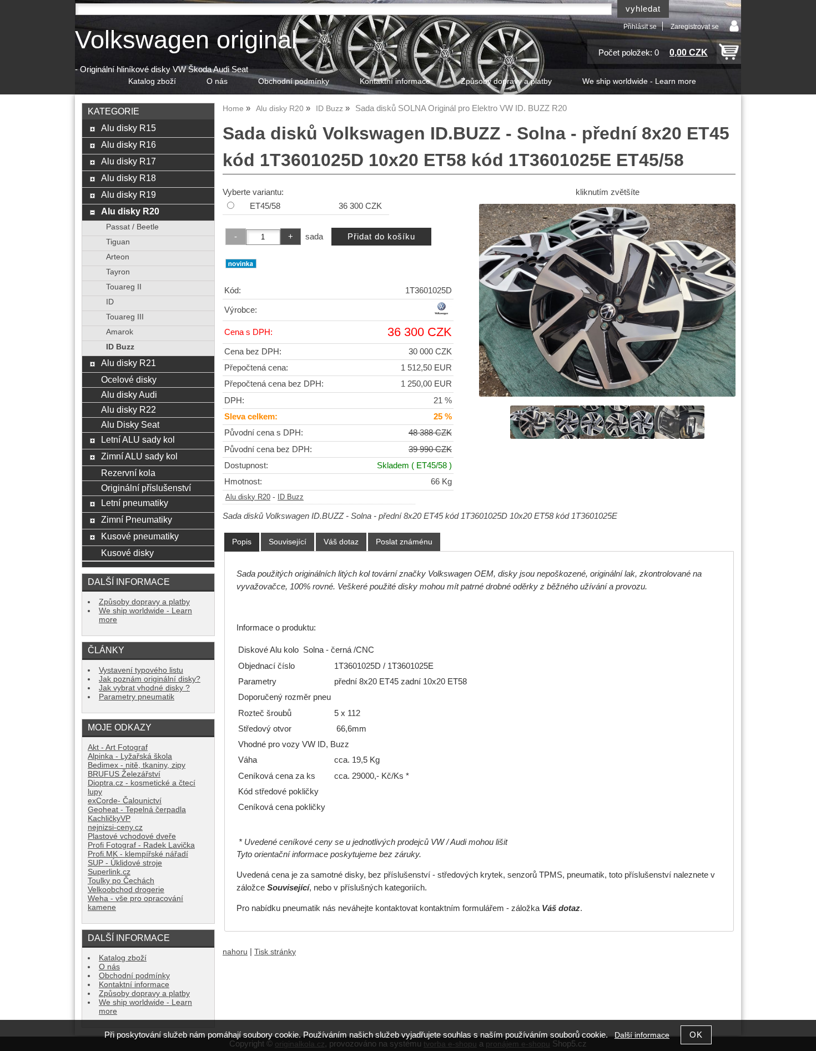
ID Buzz (291, 497)
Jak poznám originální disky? (149, 679)
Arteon (117, 257)
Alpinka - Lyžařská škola (130, 756)
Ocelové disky (129, 379)
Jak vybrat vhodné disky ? (144, 688)
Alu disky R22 (128, 409)
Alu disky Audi (129, 394)
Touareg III (125, 317)
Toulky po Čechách (121, 881)
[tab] (241, 542)
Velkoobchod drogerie (126, 889)
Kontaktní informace (395, 81)
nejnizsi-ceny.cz (115, 827)
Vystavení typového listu (141, 670)
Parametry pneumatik (136, 697)
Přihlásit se (640, 27)
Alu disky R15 (128, 128)
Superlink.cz (109, 872)
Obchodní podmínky (293, 81)
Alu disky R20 (247, 497)
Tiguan (118, 242)
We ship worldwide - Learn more (639, 81)
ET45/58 (265, 206)
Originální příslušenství (146, 488)
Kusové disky (127, 553)
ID (110, 302)
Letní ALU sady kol (138, 439)
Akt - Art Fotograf (118, 747)
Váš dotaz (341, 541)
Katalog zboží (152, 81)
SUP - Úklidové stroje (125, 863)
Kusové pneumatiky (140, 536)
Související (287, 541)
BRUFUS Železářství (124, 774)
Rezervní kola (128, 473)
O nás (217, 81)
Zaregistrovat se (695, 27)
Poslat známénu (404, 541)
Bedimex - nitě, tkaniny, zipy (136, 765)
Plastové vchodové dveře (132, 836)
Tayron (118, 272)
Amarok (119, 332)
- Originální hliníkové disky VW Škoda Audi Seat (161, 69)
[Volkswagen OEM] (441, 313)
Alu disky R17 (128, 161)
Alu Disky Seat (130, 424)
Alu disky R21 (128, 363)
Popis (241, 541)
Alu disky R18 (128, 178)
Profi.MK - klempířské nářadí (138, 854)
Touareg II (124, 287)
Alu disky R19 (128, 194)
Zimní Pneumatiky (136, 519)
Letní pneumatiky (134, 503)
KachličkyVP (109, 818)
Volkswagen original (186, 39)
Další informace (641, 1035)
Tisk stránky (275, 952)
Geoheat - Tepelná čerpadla (137, 809)
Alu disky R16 (128, 144)
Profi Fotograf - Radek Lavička (141, 845)
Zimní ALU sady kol (139, 456)
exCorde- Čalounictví (125, 801)
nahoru (235, 952)
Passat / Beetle (132, 227)
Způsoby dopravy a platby (506, 81)
